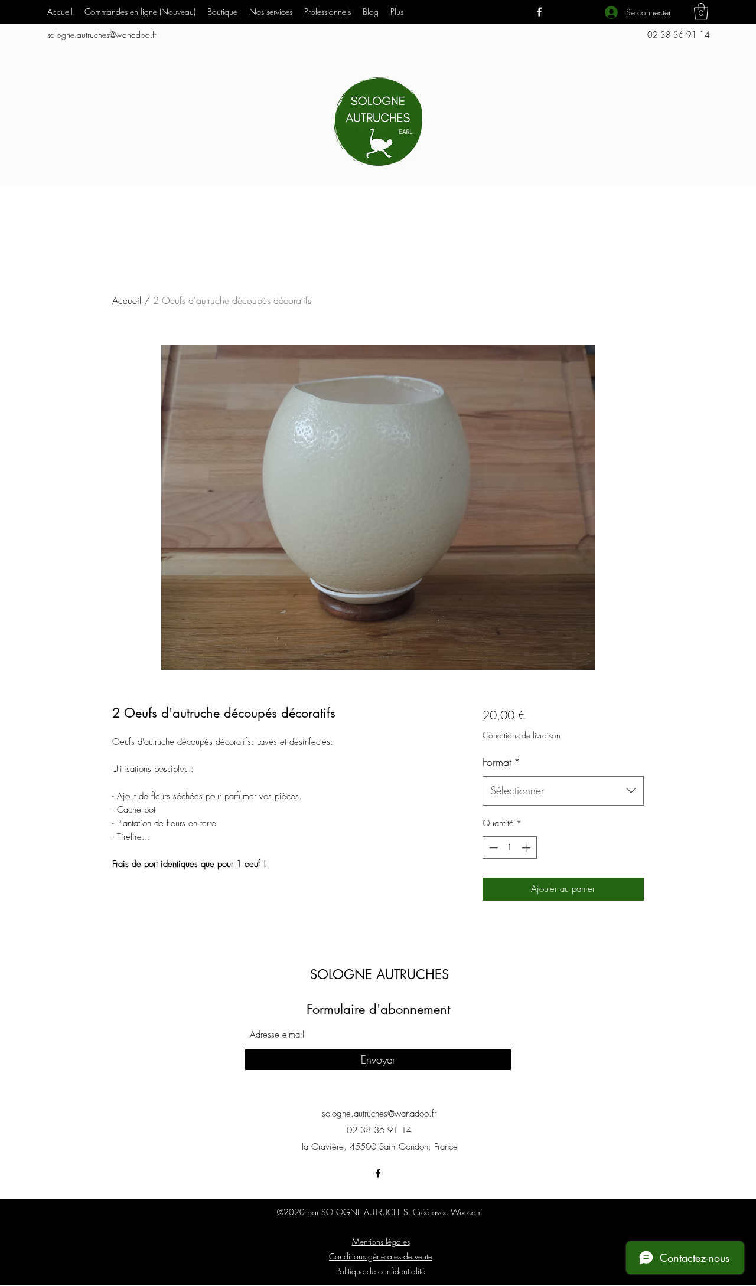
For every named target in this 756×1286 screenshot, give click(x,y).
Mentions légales (381, 1241)
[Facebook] (539, 12)
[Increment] (527, 848)
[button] (270, 12)
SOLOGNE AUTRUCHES (379, 974)
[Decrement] (492, 848)
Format (501, 762)
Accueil (126, 300)
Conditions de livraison (522, 735)
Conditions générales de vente (380, 1256)
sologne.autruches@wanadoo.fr (102, 34)
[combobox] (563, 791)
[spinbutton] (509, 848)
